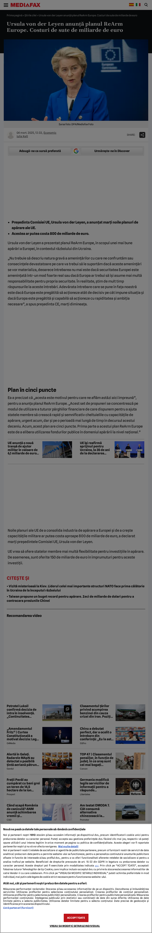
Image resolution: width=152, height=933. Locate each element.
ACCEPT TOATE (76, 917)
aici (97, 865)
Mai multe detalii (68, 846)
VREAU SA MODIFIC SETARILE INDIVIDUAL (75, 925)
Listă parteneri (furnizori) (18, 907)
